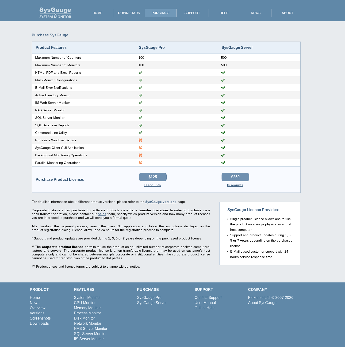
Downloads (39, 323)
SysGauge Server (152, 303)
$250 (235, 177)
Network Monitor (87, 323)
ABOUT (287, 13)
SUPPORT (192, 13)
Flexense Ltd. (259, 298)
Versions (37, 313)
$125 (153, 177)
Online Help (205, 308)
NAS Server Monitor (90, 329)
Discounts (152, 185)
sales (102, 214)
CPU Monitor (85, 303)
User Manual (205, 303)
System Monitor (87, 298)
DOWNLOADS (129, 13)
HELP (224, 13)
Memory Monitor (87, 308)
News (34, 303)
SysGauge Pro (149, 298)
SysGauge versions (160, 202)
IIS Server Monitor (89, 339)
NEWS (256, 13)
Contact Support (208, 298)
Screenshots (40, 318)
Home (35, 298)
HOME (97, 13)
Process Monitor (87, 313)
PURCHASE (161, 13)
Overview (38, 308)
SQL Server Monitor (90, 334)
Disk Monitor (84, 318)
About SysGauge (262, 303)
